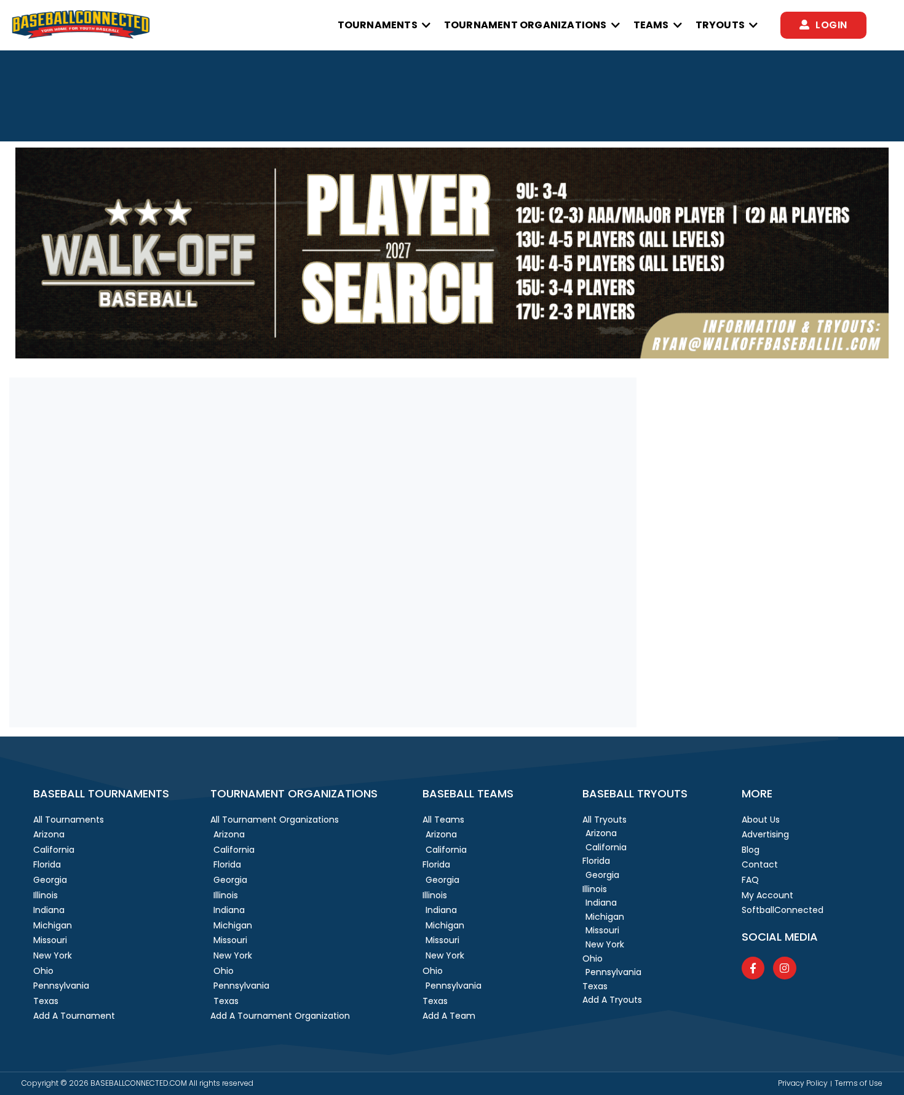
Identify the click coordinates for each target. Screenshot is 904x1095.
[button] (384, 25)
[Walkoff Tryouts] (452, 355)
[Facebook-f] (753, 968)
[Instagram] (784, 968)
